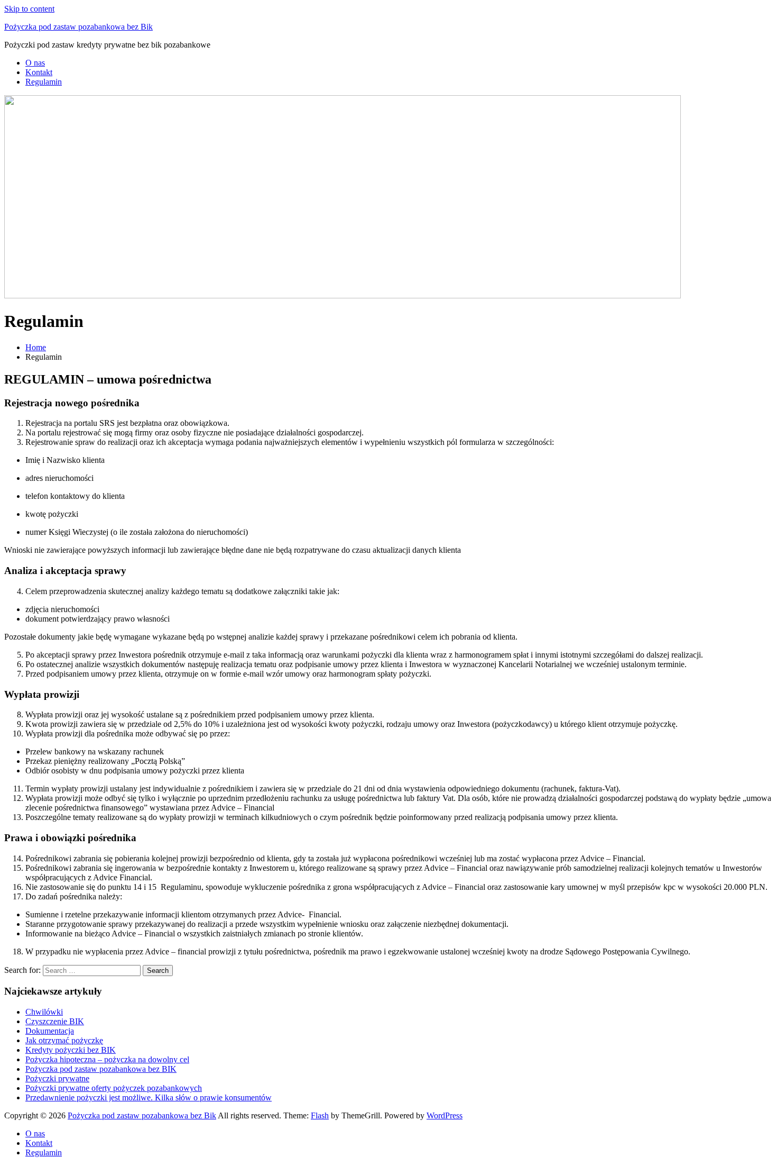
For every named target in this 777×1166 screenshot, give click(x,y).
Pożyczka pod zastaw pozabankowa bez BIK (101, 1068)
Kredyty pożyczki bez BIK (70, 1049)
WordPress (444, 1115)
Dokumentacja (49, 1030)
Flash (320, 1115)
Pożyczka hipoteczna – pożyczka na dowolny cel (107, 1059)
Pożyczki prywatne (57, 1078)
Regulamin (43, 81)
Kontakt (38, 72)
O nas (35, 62)
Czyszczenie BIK (54, 1021)
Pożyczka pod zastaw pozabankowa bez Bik (78, 26)
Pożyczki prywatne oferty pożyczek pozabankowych (113, 1087)
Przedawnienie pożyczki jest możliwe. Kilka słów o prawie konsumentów (148, 1097)
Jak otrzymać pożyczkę (64, 1040)
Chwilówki (44, 1011)
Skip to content (29, 8)
